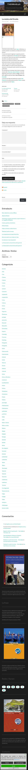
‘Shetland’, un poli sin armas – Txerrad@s (12, 544)
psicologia (4, 402)
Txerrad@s (14, 4)
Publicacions (5, 408)
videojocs (4, 502)
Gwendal (4, 76)
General (4, 357)
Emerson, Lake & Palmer (14, 72)
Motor (3, 385)
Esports (4, 331)
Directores (4, 314)
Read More (16, 759)
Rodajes (4, 436)
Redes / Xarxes (5, 422)
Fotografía (4, 342)
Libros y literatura (6, 377)
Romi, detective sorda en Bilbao (9, 212)
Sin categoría (5, 448)
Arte (3, 271)
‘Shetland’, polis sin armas (8, 231)
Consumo (4, 291)
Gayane (15, 88)
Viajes (3, 493)
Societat (4, 454)
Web (3, 158)
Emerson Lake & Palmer (8, 103)
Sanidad (4, 439)
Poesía (3, 397)
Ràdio (3, 416)
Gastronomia (5, 351)
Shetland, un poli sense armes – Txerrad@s (13, 539)
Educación (4, 325)
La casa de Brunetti (14, 537)
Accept (13, 766)
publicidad (4, 411)
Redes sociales (5, 425)
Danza (3, 308)
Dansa (3, 305)
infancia (4, 368)
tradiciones (4, 479)
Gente (3, 359)
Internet (4, 371)
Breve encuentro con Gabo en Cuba (10, 237)
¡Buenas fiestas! (5, 215)
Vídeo (3, 499)
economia (4, 320)
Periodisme (4, 391)
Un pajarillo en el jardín (7, 116)
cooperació (4, 294)
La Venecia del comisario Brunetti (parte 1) (12, 245)
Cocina (3, 283)
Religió (3, 431)
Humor (3, 365)
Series (3, 445)
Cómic (3, 285)
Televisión (4, 476)
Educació (4, 322)
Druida (16, 55)
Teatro (3, 465)
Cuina (3, 300)
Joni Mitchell (6, 105)
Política (4, 399)
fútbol (3, 348)
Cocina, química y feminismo (8, 222)
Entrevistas (4, 328)
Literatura (4, 379)
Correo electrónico (6, 151)
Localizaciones (5, 382)
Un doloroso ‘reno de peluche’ (9, 240)
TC (4, 524)
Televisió (4, 471)
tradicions (4, 482)
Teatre (3, 462)
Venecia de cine (5, 491)
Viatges (4, 496)
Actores (4, 268)
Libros (3, 374)
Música (5, 101)
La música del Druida (6, 88)
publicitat (4, 414)
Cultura (4, 303)
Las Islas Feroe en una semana (10, 541)
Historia (4, 362)
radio (3, 419)
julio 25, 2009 (5, 21)
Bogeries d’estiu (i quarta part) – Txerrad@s (13, 531)
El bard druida (5, 93)
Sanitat (3, 442)
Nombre (4, 145)
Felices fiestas (5, 225)
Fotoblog (4, 340)
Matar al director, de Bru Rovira (9, 228)
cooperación (5, 297)
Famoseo (4, 337)
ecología (4, 317)
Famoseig (4, 334)
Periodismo (4, 394)
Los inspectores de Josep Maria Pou (10, 234)
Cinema (4, 277)
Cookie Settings (20, 762)
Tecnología (4, 468)
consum (4, 288)
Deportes (4, 311)
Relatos (4, 428)
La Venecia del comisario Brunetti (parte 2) (12, 242)
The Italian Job (6, 532)
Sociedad (4, 451)
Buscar (3, 197)
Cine (3, 274)
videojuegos (5, 505)
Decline (7, 762)
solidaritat (4, 459)
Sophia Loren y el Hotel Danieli (13, 524)
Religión (4, 434)
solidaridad (4, 456)
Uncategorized (5, 488)
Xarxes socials (5, 508)
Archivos (4, 254)
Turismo (4, 485)
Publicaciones (5, 405)
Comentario (5, 130)
